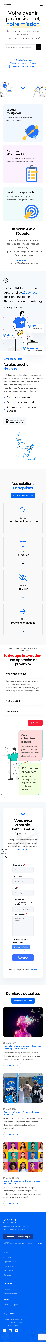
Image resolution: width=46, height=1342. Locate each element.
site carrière (22, 849)
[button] (12, 1065)
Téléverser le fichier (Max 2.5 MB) (21, 941)
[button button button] (12, 1203)
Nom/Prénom (18, 865)
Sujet (15, 888)
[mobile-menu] (41, 4)
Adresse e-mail (19, 876)
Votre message (19, 914)
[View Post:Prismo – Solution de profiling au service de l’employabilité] (23, 1157)
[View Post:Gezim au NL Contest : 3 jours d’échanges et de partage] (23, 1088)
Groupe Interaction (29, 1243)
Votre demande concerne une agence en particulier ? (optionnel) (22, 901)
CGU (40, 1243)
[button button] (12, 1134)
